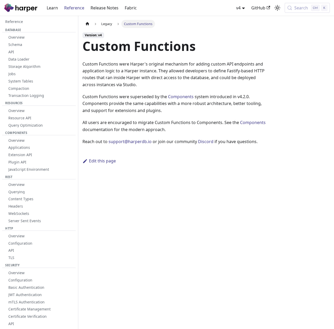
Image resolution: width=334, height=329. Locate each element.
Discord (205, 141)
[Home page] (87, 24)
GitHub (258, 8)
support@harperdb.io (130, 141)
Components (181, 96)
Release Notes (104, 8)
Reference (74, 8)
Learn (52, 8)
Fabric (131, 8)
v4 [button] (238, 8)
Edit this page (102, 161)
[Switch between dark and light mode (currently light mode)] (277, 8)
